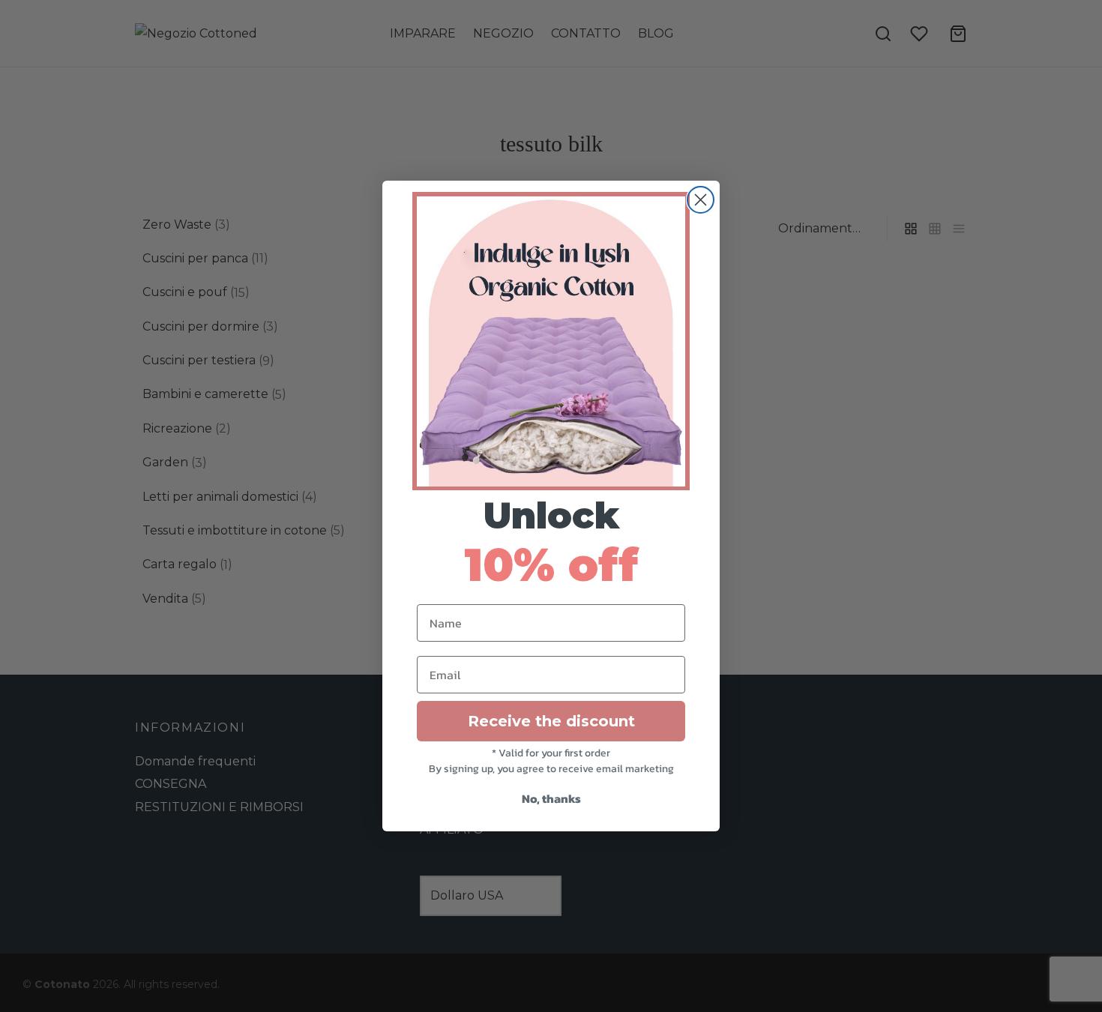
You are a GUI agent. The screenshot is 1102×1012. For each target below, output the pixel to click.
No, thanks (551, 798)
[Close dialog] (700, 200)
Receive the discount (551, 721)
